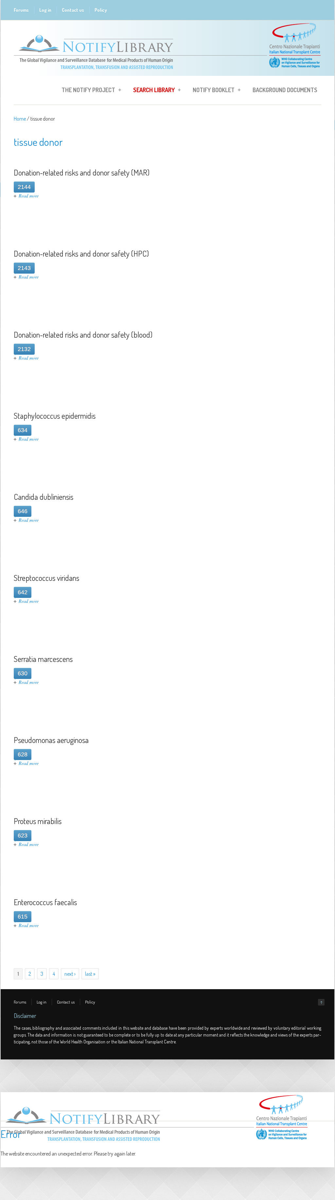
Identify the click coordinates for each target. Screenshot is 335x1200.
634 (22, 430)
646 (22, 511)
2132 (24, 349)
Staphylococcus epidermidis (55, 416)
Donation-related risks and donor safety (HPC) (81, 253)
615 (22, 916)
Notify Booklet (212, 90)
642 (22, 592)
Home (20, 118)
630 (22, 673)
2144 (24, 187)
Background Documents (285, 89)
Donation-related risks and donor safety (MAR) (82, 172)
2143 (24, 268)
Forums (21, 10)
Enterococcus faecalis (45, 902)
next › (70, 974)
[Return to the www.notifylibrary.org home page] (167, 72)
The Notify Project (86, 90)
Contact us (73, 10)
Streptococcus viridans (46, 578)
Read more (29, 196)
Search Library (152, 90)
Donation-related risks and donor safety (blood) (83, 335)
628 (22, 754)
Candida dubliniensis (43, 497)
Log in (45, 10)
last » (90, 974)
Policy (101, 10)
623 (22, 835)
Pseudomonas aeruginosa (51, 740)
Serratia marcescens (43, 659)
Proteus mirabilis (38, 821)
